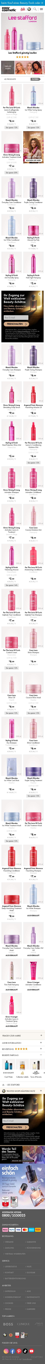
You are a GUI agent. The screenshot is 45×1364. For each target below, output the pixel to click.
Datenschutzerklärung (23, 331)
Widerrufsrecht (13, 1297)
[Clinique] (23, 1324)
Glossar (31, 1272)
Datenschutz (33, 1297)
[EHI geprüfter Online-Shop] (11, 1335)
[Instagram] (6, 1351)
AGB (29, 1291)
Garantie (31, 1242)
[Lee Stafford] (29, 67)
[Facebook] (12, 1351)
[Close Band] (42, 3)
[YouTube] (31, 1351)
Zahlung (9, 1248)
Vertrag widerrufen (15, 1254)
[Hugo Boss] (8, 1324)
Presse (8, 1309)
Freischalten (15, 323)
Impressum (10, 1291)
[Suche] (35, 9)
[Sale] (22, 9)
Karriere (31, 1309)
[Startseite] (3, 1085)
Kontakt (9, 1272)
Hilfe (29, 1266)
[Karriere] (22, 1155)
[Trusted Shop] (29, 9)
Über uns (31, 1303)
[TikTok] (25, 1351)
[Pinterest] (19, 1351)
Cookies (9, 1303)
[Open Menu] (9, 9)
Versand (9, 1242)
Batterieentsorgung (15, 1278)
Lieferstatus (11, 1266)
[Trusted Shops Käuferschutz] (5, 1335)
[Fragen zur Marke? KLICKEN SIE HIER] (33, 147)
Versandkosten (27, 1359)
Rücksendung (34, 1248)
